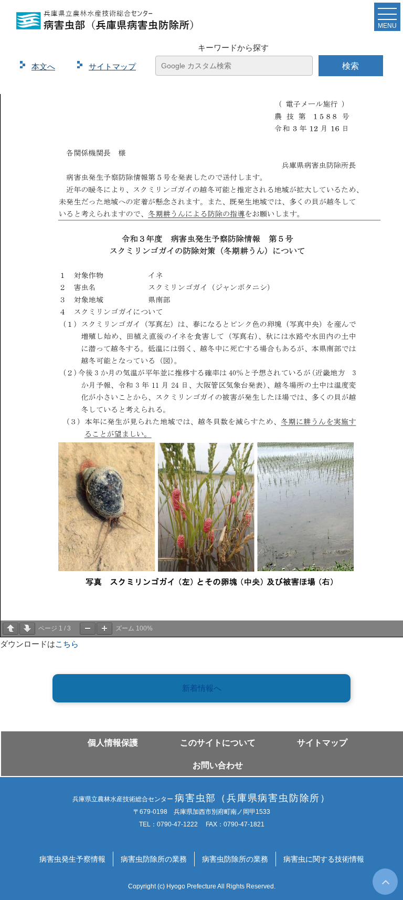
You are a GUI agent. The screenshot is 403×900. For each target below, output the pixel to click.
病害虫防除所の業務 (154, 859)
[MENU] (387, 16)
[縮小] (88, 629)
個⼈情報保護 (113, 742)
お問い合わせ (218, 765)
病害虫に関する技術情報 (323, 859)
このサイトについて (218, 742)
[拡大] (104, 629)
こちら (67, 643)
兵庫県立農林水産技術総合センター (201, 799)
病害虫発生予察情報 (72, 859)
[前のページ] (10, 629)
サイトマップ (322, 742)
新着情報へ (201, 688)
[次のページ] (27, 629)
